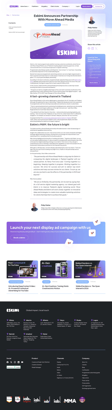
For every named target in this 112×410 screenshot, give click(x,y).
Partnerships (15, 15)
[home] (14, 6)
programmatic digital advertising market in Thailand (57, 118)
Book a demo (87, 6)
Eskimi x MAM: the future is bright (17, 32)
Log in (78, 6)
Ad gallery (44, 6)
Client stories (55, 6)
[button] (25, 6)
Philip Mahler (46, 205)
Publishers (35, 6)
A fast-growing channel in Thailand (15, 27)
